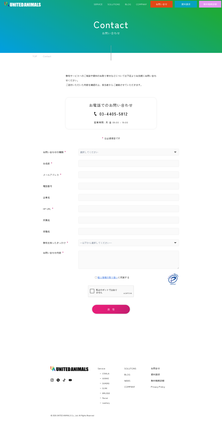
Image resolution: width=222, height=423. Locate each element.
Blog (128, 4)
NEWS (127, 380)
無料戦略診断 (210, 4)
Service (98, 4)
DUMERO (105, 383)
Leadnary (106, 403)
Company (141, 4)
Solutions (114, 4)
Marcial (105, 398)
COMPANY (129, 386)
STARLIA (105, 373)
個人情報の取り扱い (108, 277)
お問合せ (155, 368)
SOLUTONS (130, 368)
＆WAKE (105, 378)
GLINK (104, 388)
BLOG (127, 374)
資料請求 (185, 4)
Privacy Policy (158, 386)
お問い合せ (161, 4)
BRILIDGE (106, 393)
